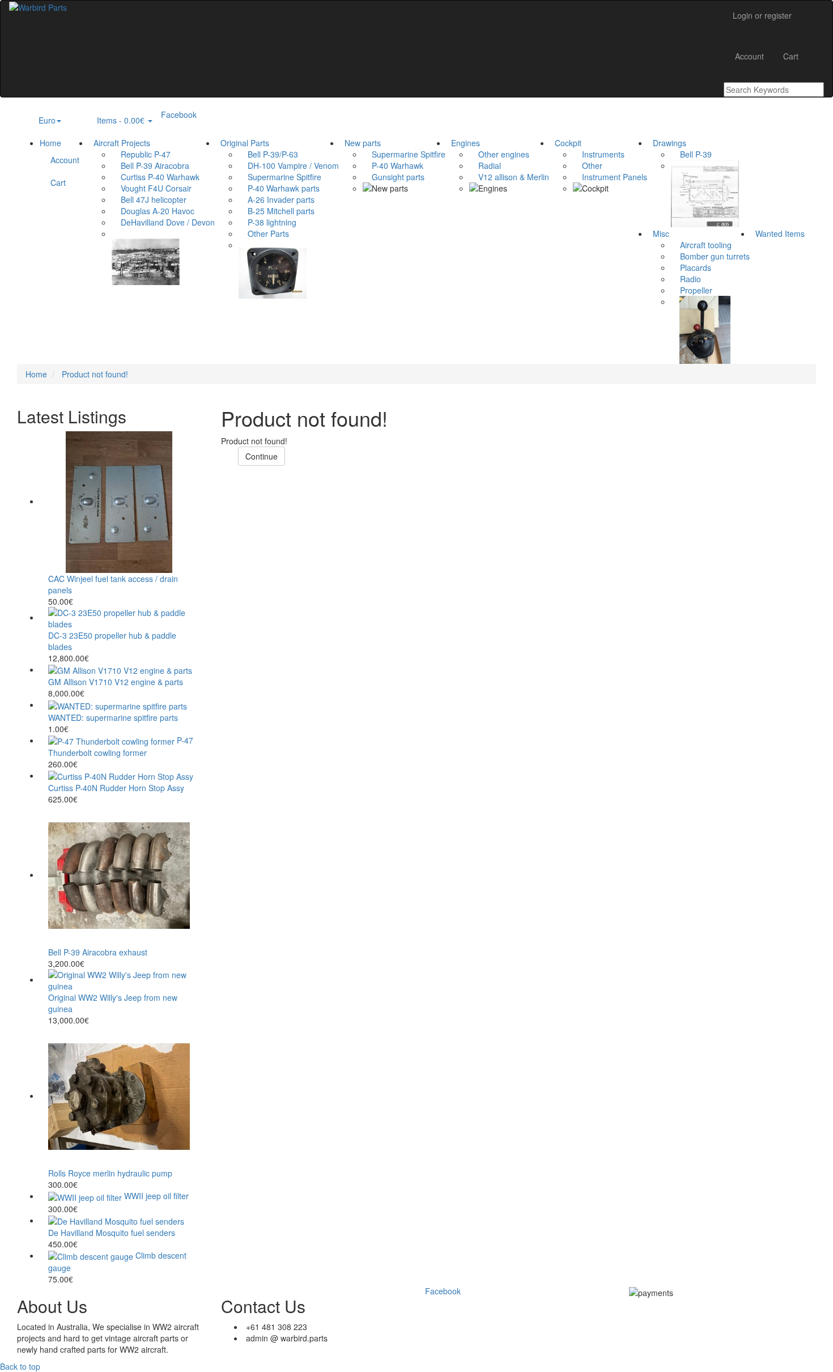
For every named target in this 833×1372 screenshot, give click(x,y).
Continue (261, 456)
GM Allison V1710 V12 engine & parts (115, 681)
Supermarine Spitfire (280, 176)
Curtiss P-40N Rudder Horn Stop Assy (116, 787)
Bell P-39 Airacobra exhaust (97, 952)
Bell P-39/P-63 (268, 154)
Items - (117, 120)
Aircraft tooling (701, 244)
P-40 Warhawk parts (279, 188)
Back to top (20, 1366)
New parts (360, 142)
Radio (686, 278)
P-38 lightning (267, 222)
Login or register (762, 15)
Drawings (667, 142)
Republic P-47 (141, 154)
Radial (485, 165)
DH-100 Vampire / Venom (289, 165)
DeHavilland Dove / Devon (163, 222)
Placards (691, 267)
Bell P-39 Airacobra (150, 165)
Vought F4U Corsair (152, 188)
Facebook (179, 114)
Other (587, 165)
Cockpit (565, 142)
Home (50, 142)
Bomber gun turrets (710, 256)
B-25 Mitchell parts (276, 210)
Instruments (598, 154)
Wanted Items (778, 233)
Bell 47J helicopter (149, 199)
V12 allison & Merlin (509, 176)
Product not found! (95, 374)
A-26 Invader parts (276, 199)
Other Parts (264, 233)
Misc (658, 233)
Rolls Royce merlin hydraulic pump (110, 1173)
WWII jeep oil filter (156, 1195)
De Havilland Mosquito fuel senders (111, 1232)
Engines (463, 142)
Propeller (691, 290)
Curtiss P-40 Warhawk (155, 176)
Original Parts (242, 142)
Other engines (499, 154)
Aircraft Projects (119, 142)
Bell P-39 (691, 154)
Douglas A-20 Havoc (153, 210)
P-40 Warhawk (393, 165)
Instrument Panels (610, 176)
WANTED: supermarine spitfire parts (113, 717)
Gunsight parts (393, 176)
